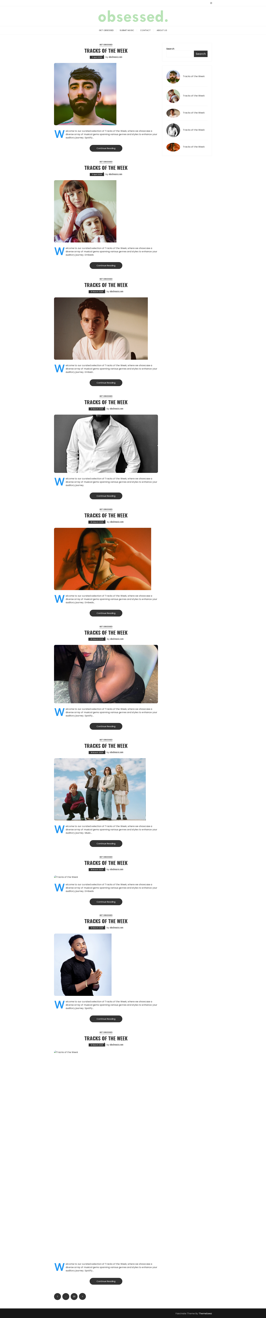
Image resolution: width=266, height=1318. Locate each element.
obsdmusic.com (115, 57)
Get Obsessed (106, 44)
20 (74, 1296)
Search (170, 48)
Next (82, 1296)
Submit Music (127, 30)
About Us (162, 30)
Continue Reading (106, 148)
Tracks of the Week (106, 50)
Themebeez (205, 1313)
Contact (145, 30)
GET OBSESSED (106, 30)
